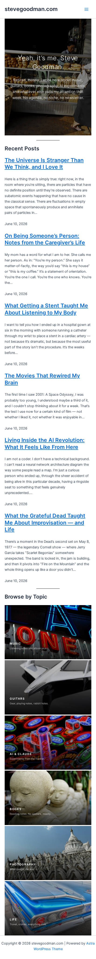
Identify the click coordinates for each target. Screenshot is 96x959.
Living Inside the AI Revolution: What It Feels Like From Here (45, 443)
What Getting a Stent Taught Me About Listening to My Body (46, 309)
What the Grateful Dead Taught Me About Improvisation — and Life (45, 522)
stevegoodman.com (31, 9)
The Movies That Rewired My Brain (42, 379)
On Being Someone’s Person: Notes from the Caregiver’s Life (45, 239)
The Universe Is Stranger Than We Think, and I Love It (44, 163)
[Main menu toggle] (86, 9)
